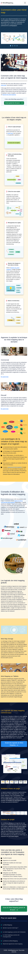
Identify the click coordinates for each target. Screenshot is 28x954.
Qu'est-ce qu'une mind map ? (10, 928)
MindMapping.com (13, 950)
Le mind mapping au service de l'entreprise (14, 932)
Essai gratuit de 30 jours (12, 103)
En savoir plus (4, 376)
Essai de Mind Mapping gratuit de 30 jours (14, 909)
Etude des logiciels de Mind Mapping (14, 744)
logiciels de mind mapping (15, 467)
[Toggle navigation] (25, 2)
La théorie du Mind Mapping (10, 941)
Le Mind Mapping (7, 925)
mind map (3, 85)
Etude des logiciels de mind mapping (12, 943)
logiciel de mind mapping (9, 94)
